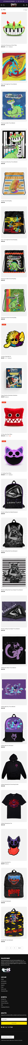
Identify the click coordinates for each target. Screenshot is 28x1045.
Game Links (3, 989)
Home (2, 979)
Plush (2, 987)
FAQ (2, 1005)
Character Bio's (4, 991)
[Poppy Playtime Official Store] (14, 5)
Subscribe (14, 1023)
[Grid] (24, 10)
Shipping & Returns (5, 1007)
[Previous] (2, 28)
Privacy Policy (4, 1001)
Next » (19, 948)
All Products (3, 981)
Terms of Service (4, 1003)
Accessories (3, 983)
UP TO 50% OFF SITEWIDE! (9, 1)
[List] (26, 10)
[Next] (26, 28)
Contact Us (3, 999)
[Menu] (1, 5)
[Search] (4, 5)
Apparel (2, 985)
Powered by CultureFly (18, 1040)
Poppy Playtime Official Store (9, 1040)
